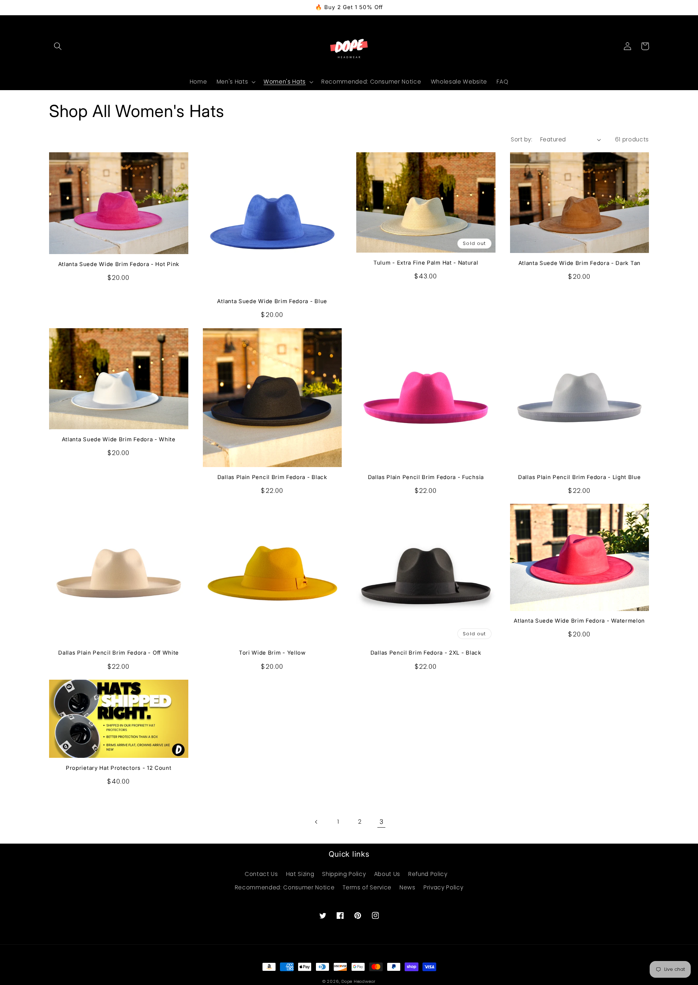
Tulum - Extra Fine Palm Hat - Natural (425, 263)
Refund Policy (428, 874)
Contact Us (261, 874)
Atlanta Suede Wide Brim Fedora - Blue (272, 301)
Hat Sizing (300, 874)
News (408, 887)
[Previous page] (316, 822)
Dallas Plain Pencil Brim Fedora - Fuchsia (426, 477)
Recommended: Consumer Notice (284, 887)
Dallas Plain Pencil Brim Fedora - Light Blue (579, 477)
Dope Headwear (358, 981)
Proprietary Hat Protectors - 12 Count (119, 768)
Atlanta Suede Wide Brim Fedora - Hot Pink (118, 264)
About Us (387, 874)
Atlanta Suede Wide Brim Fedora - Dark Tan (579, 263)
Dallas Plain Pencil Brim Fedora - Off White (118, 653)
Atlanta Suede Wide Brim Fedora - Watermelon (579, 621)
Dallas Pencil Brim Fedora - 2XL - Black (425, 653)
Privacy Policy (443, 887)
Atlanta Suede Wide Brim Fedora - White (119, 439)
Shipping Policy (344, 874)
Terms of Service (367, 887)
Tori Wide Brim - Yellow (272, 653)
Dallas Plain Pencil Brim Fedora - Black (272, 477)
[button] (58, 46)
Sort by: (521, 139)
